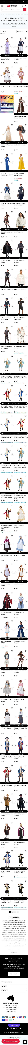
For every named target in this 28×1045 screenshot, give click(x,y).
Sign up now (13, 974)
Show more (14, 952)
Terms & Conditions (16, 1037)
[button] (2, 6)
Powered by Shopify (20, 1032)
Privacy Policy (10, 1037)
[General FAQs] (22, 6)
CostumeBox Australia (12, 1032)
